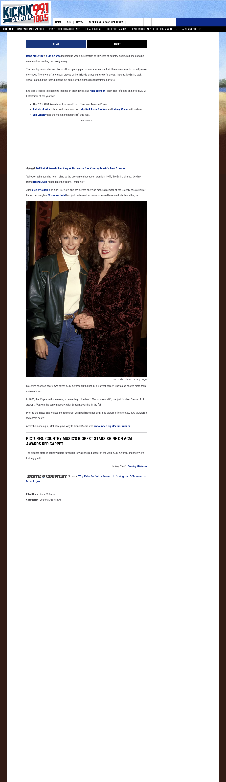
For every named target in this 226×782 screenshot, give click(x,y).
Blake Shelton (99, 109)
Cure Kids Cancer (116, 29)
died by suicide (41, 190)
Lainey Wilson (120, 109)
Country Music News (50, 499)
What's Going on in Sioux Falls (64, 29)
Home (58, 22)
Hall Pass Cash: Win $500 (30, 29)
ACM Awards (53, 56)
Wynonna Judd (57, 195)
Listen (79, 22)
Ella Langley (40, 114)
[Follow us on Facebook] (147, 22)
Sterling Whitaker (137, 466)
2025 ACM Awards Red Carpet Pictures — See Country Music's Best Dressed (81, 168)
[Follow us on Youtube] (172, 22)
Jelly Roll (84, 109)
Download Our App (141, 29)
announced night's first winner (112, 426)
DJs (69, 22)
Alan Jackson (97, 90)
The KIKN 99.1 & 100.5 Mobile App (106, 22)
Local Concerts (94, 29)
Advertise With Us (191, 29)
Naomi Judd (40, 181)
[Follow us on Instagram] (156, 22)
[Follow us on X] (164, 22)
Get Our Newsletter (166, 29)
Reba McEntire (35, 56)
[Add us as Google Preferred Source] (139, 22)
